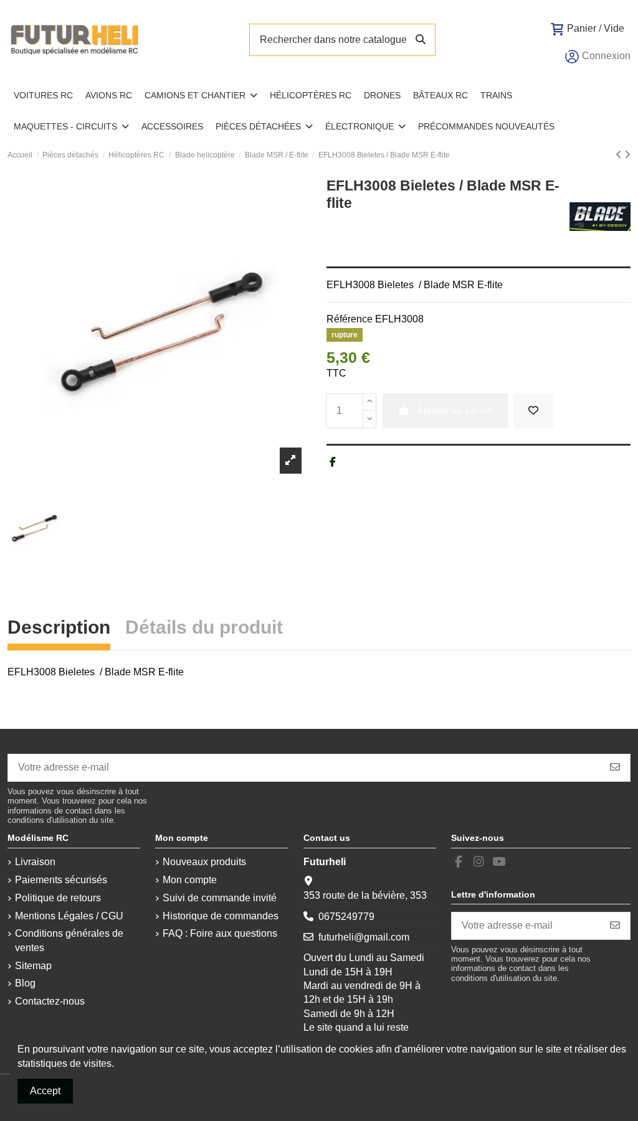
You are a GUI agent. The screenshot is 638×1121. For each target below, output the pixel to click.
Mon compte (190, 880)
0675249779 (346, 916)
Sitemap (33, 965)
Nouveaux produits (204, 861)
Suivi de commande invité (220, 898)
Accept (45, 1091)
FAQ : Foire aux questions (220, 933)
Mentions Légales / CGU (69, 916)
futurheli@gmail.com (363, 937)
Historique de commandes (221, 916)
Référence (349, 319)
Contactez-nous (50, 1001)
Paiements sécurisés (61, 880)
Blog (25, 983)
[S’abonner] (615, 767)
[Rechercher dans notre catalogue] (421, 40)
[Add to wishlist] (533, 410)
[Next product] (627, 154)
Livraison (35, 861)
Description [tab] (58, 629)
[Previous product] (620, 154)
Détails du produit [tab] (204, 629)
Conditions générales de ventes (69, 940)
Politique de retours (58, 898)
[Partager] (333, 462)
